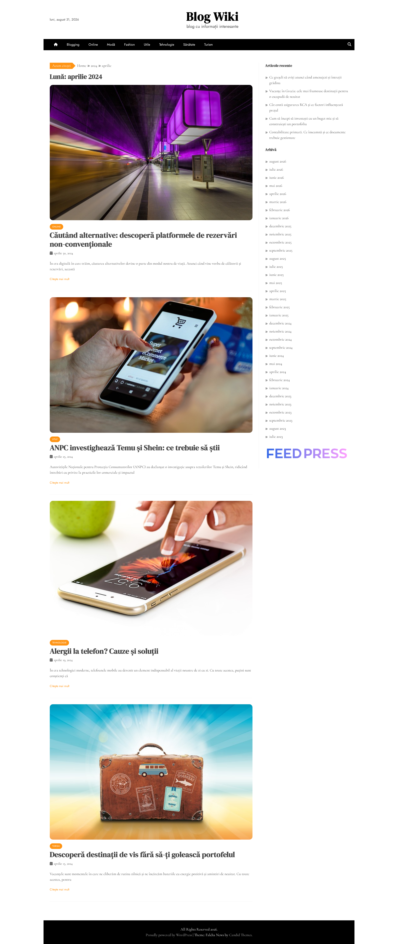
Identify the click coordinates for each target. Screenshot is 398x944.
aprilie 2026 (277, 193)
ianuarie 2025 (278, 315)
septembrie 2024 (280, 347)
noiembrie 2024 (280, 331)
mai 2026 (275, 185)
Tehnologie (166, 44)
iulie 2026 (276, 169)
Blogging (73, 44)
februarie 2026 (279, 210)
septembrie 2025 (280, 250)
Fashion (129, 44)
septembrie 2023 (280, 420)
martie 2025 (277, 299)
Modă (111, 44)
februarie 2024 (279, 380)
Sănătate (189, 44)
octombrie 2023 (280, 412)
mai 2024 (275, 363)
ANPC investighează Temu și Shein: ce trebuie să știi (135, 448)
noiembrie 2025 (280, 234)
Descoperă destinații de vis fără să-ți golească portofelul (142, 854)
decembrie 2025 (280, 226)
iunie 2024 (276, 355)
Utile (147, 44)
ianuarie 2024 (279, 388)
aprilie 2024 (277, 371)
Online (93, 44)
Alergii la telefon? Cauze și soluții (104, 651)
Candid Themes (240, 935)
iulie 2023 (276, 436)
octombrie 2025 (280, 242)
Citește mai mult (59, 279)
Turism (208, 44)
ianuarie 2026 (279, 218)
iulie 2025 (276, 266)
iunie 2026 (276, 177)
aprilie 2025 (277, 291)
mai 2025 (275, 282)
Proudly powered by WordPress (169, 935)
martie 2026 (277, 201)
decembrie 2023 (280, 396)
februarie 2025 (279, 307)
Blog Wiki (212, 16)
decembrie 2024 (280, 323)
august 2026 (277, 161)
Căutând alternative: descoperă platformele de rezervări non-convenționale (143, 239)
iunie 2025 (276, 274)
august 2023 (277, 428)
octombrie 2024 (280, 339)
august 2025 (277, 258)
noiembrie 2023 (280, 404)
